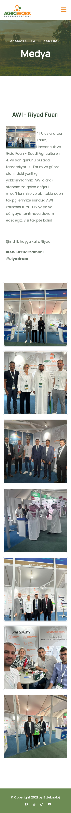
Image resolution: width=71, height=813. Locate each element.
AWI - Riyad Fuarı (46, 41)
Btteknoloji (52, 797)
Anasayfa (18, 41)
